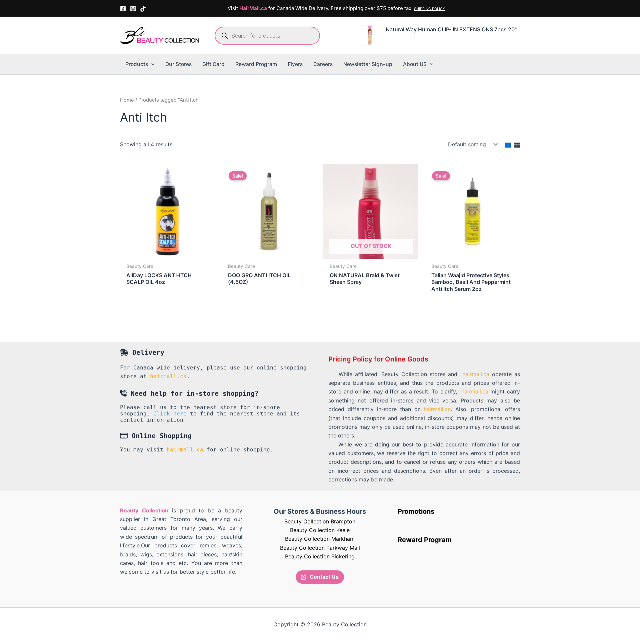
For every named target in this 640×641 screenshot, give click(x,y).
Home (127, 100)
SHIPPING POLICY (429, 9)
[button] (151, 64)
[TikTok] (143, 9)
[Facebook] (123, 9)
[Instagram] (133, 9)
